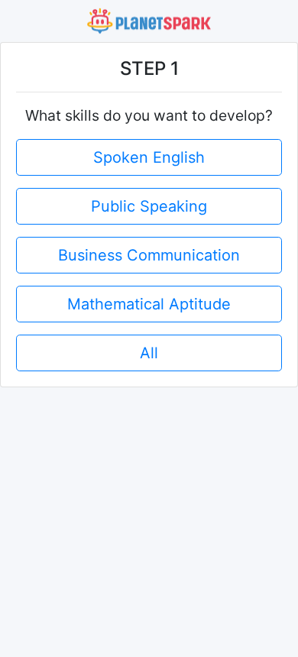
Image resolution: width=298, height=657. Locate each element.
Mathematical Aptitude (149, 304)
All (149, 353)
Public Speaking (149, 206)
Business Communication (149, 255)
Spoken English (149, 157)
